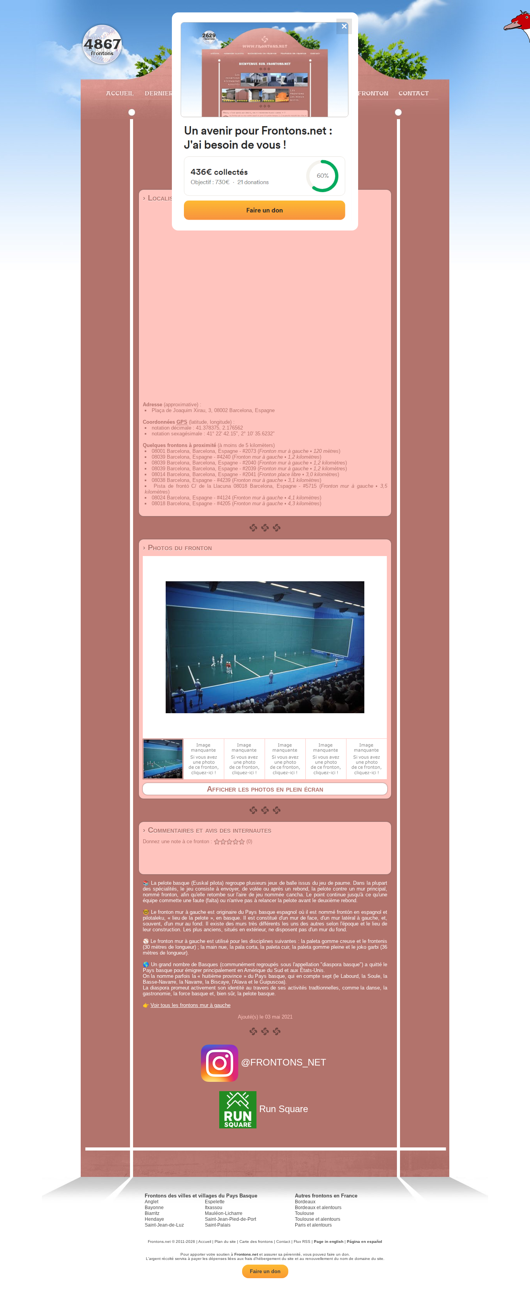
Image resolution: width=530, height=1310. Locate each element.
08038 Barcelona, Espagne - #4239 (191, 480)
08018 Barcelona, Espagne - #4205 (191, 503)
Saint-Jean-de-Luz (164, 1225)
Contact (412, 93)
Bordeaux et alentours (318, 1207)
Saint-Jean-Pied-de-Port (230, 1219)
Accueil (119, 93)
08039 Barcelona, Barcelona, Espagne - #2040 (204, 463)
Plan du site (225, 1241)
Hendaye (154, 1219)
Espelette (215, 1201)
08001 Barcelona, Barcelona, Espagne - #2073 (204, 451)
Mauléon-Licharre (223, 1213)
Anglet (151, 1201)
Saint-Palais (217, 1225)
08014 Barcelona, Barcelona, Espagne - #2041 (204, 474)
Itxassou (213, 1207)
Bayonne (154, 1207)
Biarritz (152, 1213)
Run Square (283, 1109)
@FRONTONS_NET (283, 1062)
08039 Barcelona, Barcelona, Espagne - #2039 (204, 468)
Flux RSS (302, 1241)
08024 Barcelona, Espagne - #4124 (191, 498)
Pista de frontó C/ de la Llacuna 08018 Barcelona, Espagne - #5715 (235, 486)
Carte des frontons (256, 1241)
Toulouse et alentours (317, 1219)
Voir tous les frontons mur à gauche (190, 1005)
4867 (102, 43)
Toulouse (304, 1213)
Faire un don (265, 1271)
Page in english (328, 1241)
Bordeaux (305, 1201)
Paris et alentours (313, 1225)
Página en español (364, 1241)
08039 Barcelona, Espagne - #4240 (191, 457)
